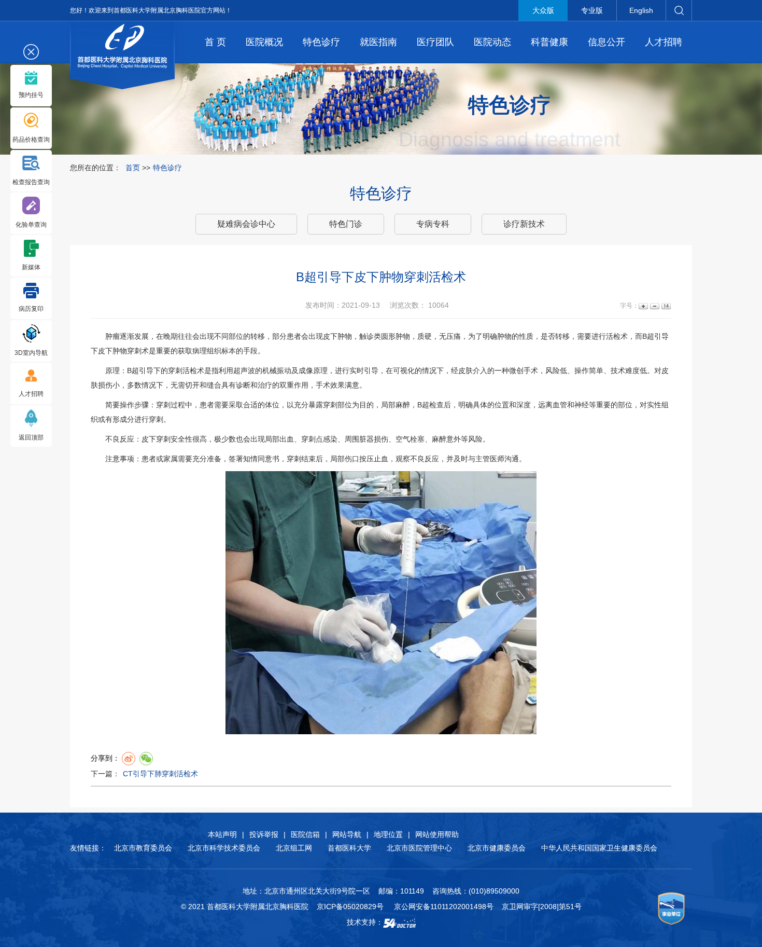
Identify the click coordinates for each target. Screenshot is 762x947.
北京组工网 (294, 848)
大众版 (543, 10)
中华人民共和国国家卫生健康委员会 (599, 848)
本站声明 (222, 834)
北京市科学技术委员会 (224, 848)
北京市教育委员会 (143, 848)
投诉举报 (263, 834)
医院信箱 (305, 834)
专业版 (592, 10)
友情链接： (88, 848)
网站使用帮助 (437, 834)
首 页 (215, 42)
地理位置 (388, 834)
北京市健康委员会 (497, 848)
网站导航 (346, 834)
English (641, 10)
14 (665, 305)
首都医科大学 (349, 848)
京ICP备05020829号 (350, 906)
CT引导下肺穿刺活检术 (160, 774)
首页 (132, 167)
